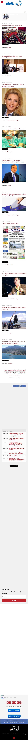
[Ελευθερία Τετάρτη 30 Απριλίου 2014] (14, 242)
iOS (10, 710)
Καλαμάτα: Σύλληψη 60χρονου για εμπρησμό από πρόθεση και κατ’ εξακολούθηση (16, 435)
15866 (20, 370)
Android (16, 710)
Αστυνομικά (9, 151)
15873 (23, 372)
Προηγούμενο (11, 370)
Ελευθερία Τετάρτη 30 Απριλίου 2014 (10, 223)
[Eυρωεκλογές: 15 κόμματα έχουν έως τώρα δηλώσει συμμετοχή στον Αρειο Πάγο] (14, 204)
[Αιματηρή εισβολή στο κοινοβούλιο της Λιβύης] (14, 35)
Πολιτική (9, 185)
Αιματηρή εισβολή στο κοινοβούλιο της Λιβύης (12, 25)
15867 (23, 370)
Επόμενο (15, 375)
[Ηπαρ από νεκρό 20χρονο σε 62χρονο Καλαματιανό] (14, 139)
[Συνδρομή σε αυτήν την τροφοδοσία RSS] (25, 11)
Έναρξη (5, 370)
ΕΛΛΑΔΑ (9, 47)
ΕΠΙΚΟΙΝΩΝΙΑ (21, 722)
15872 (19, 372)
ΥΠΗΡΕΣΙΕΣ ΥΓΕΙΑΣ (13, 720)
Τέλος (19, 375)
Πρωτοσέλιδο (10, 264)
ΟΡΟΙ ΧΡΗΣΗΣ (22, 720)
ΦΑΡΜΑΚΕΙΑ (5, 720)
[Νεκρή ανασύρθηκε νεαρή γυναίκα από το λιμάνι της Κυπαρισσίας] (14, 319)
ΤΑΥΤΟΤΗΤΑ (6, 722)
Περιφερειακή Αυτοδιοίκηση (13, 120)
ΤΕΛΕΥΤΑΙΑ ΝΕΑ (8, 431)
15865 (16, 370)
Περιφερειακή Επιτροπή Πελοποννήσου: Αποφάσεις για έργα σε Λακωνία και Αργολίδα (16, 459)
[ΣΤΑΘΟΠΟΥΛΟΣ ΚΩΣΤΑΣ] (14, 728)
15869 (9, 372)
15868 (5, 372)
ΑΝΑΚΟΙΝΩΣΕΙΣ (13, 722)
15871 (16, 372)
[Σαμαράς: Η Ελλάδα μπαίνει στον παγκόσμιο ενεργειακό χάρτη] (14, 65)
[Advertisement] (14, 505)
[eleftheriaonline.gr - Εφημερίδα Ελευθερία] (14, 3)
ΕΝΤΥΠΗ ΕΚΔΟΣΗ (14, 716)
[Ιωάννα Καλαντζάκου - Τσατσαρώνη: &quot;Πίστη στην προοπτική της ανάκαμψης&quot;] (14, 101)
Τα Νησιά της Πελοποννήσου (15, 455)
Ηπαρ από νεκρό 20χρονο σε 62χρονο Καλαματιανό (13, 128)
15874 (10, 375)
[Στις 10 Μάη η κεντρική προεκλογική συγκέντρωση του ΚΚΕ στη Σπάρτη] (14, 285)
